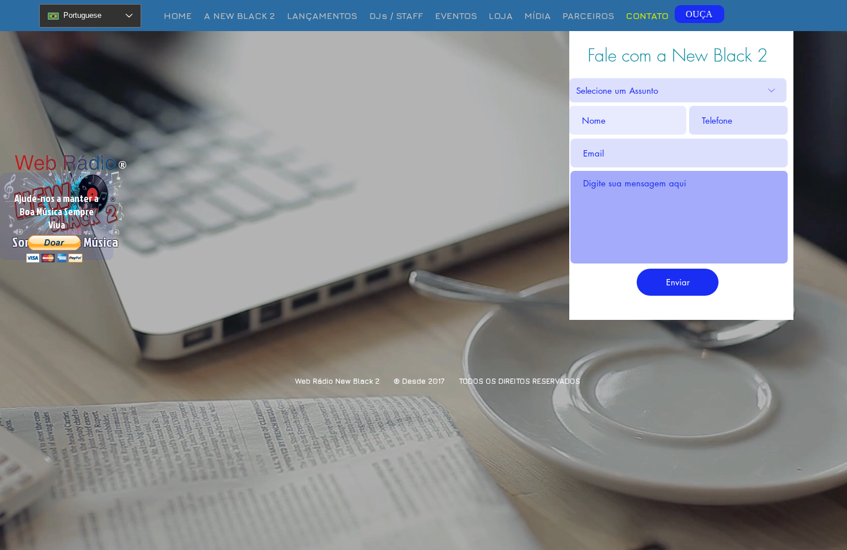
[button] (538, 15)
